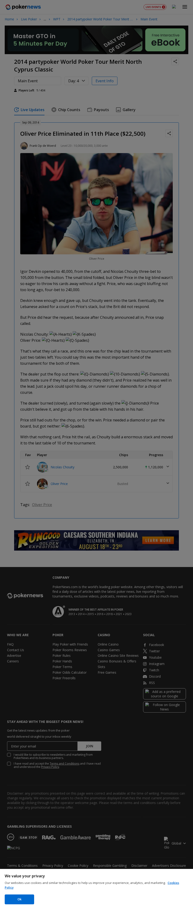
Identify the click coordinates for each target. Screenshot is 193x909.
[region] (96, 889)
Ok (19, 899)
